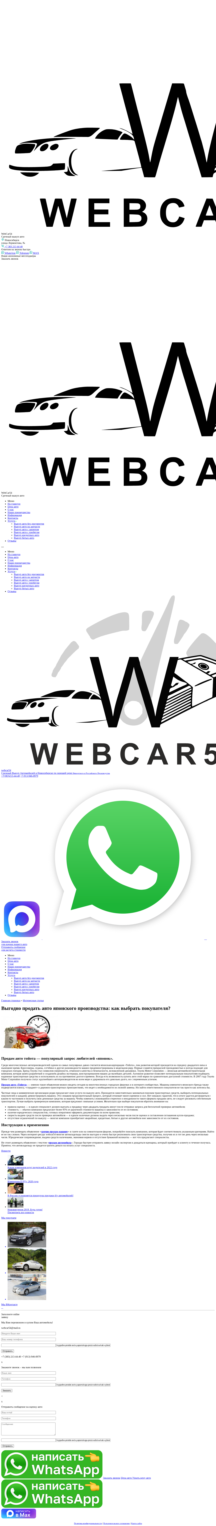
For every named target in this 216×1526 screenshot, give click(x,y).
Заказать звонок (111, 1478)
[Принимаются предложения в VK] (206, 938)
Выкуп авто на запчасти (27, 526)
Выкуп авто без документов (29, 523)
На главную (14, 504)
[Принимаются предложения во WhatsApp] (123, 938)
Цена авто (13, 506)
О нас (11, 509)
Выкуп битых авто (24, 538)
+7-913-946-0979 (29, 776)
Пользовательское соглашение (116, 1523)
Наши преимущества (19, 512)
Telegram (24, 253)
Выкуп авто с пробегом (26, 532)
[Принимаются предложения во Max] (21, 938)
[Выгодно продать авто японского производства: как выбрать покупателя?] (108, 1034)
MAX (35, 253)
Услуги (11, 521)
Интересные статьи (33, 1000)
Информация (15, 515)
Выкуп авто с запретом (26, 529)
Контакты (13, 518)
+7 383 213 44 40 (13, 246)
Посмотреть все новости (21, 1212)
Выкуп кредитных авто (26, 535)
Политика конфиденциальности (88, 1523)
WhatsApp (9, 253)
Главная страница (10, 1000)
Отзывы (12, 540)
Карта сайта (136, 1523)
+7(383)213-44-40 (10, 776)
